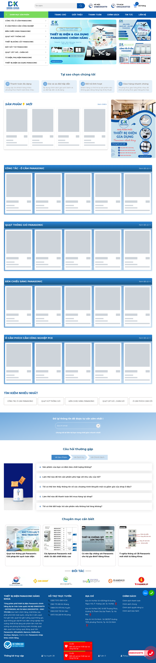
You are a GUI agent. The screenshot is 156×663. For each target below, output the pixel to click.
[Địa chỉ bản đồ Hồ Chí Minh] (87, 625)
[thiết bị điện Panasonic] (13, 6)
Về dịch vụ (79, 457)
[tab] (94, 467)
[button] (96, 467)
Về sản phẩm (61, 457)
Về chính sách (97, 457)
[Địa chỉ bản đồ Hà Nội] (116, 604)
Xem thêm (102, 104)
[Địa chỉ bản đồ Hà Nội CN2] (90, 614)
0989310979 (135, 653)
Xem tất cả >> (145, 168)
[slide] (82, 42)
